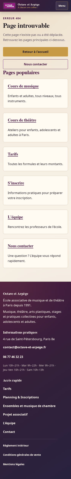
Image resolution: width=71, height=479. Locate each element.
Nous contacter (35, 64)
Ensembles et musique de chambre (29, 406)
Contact (9, 432)
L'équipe (15, 217)
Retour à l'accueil (35, 52)
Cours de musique (23, 86)
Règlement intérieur (16, 445)
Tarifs (13, 154)
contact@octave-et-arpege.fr (24, 347)
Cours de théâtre (22, 120)
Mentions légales (13, 464)
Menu (62, 5)
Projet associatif (15, 414)
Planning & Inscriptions (21, 397)
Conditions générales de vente (22, 455)
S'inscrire (16, 183)
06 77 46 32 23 (13, 357)
